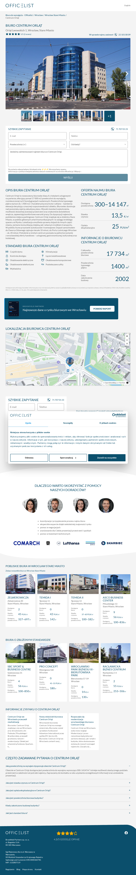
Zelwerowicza (18, 597)
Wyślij (68, 177)
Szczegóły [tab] (68, 423)
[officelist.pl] (17, 832)
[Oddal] (127, 340)
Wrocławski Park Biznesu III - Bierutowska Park (82, 671)
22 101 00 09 (124, 34)
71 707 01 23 (122, 129)
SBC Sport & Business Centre (19, 668)
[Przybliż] (127, 336)
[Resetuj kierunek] (127, 344)
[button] (68, 359)
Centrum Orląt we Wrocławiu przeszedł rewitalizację (17, 719)
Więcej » (77, 171)
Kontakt (38, 869)
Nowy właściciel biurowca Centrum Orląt (51, 718)
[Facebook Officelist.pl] (126, 832)
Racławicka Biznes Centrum (114, 668)
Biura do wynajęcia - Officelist (19, 15)
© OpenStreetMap (109, 383)
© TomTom (121, 383)
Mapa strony (27, 869)
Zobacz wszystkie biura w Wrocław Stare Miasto (25, 571)
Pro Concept (48, 666)
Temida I (45, 597)
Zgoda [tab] (28, 423)
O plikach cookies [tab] (107, 423)
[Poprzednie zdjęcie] (9, 73)
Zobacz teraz (20, 622)
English (127, 5)
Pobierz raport (102, 308)
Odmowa (29, 457)
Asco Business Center (113, 599)
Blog (18, 869)
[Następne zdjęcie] (127, 73)
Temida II (77, 597)
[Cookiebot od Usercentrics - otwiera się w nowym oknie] (114, 415)
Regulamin (10, 869)
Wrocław (39, 15)
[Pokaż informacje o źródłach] (127, 382)
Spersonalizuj (66, 457)
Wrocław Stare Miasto (55, 15)
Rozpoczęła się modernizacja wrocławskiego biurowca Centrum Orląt (82, 720)
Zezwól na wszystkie (107, 457)
